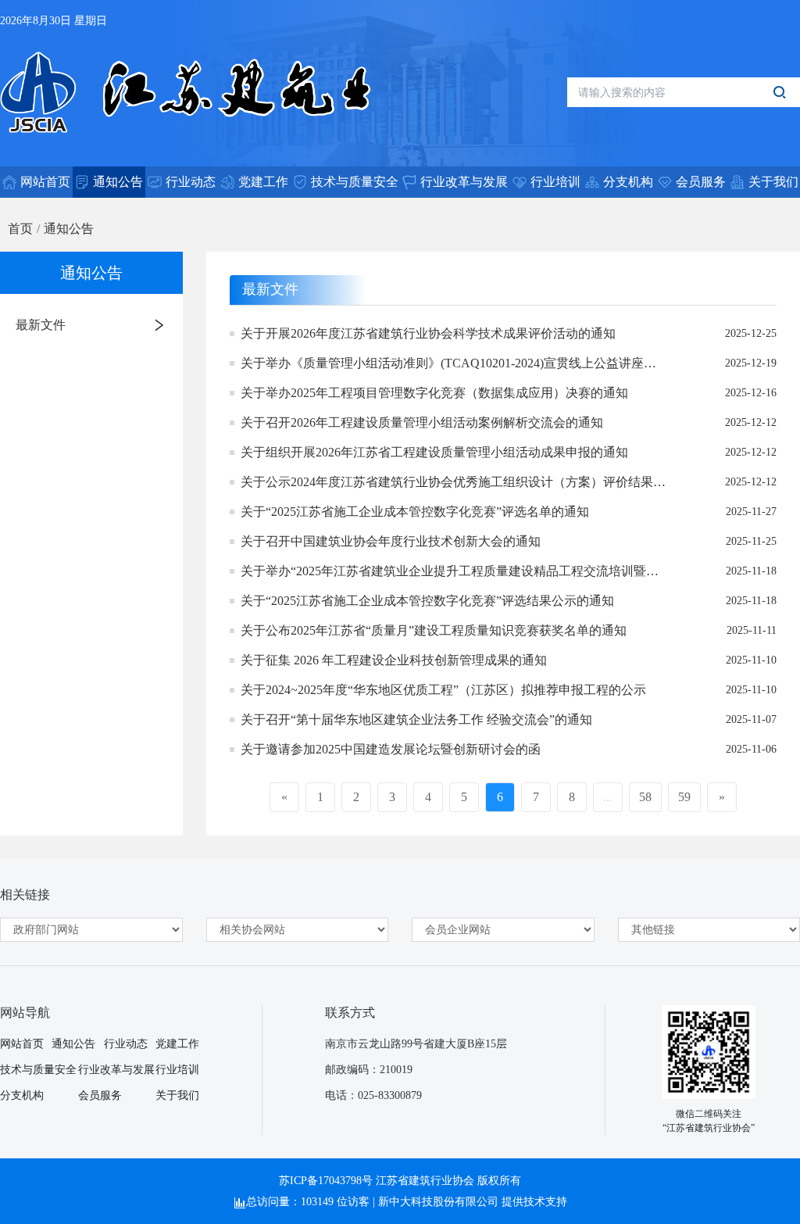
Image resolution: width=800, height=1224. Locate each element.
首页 (20, 228)
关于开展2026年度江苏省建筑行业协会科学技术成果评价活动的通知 (428, 333)
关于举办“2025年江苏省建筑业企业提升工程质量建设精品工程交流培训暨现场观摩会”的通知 (450, 572)
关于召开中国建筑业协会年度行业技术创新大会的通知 (391, 541)
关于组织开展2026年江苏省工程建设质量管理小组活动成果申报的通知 (434, 452)
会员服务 (100, 1095)
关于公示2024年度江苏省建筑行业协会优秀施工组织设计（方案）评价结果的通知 (453, 483)
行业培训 (177, 1069)
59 (684, 796)
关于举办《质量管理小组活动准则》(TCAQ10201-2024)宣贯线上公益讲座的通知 (448, 364)
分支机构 (22, 1095)
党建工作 (177, 1044)
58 (645, 796)
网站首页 (22, 1044)
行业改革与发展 (116, 1069)
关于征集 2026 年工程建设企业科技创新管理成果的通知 (394, 660)
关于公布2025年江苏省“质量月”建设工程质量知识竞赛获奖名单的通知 (434, 630)
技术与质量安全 (38, 1069)
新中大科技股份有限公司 (438, 1202)
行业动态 (126, 1044)
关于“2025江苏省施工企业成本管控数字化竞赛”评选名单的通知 (415, 511)
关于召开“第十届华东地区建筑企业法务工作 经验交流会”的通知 (416, 719)
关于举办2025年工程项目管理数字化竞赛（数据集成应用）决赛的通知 (434, 392)
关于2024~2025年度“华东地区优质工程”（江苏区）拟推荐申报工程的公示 (443, 689)
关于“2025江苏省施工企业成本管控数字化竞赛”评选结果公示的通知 (427, 600)
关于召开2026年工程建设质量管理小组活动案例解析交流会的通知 (422, 422)
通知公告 (69, 228)
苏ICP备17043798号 (326, 1180)
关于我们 (177, 1095)
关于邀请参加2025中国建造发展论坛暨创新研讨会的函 (391, 749)
